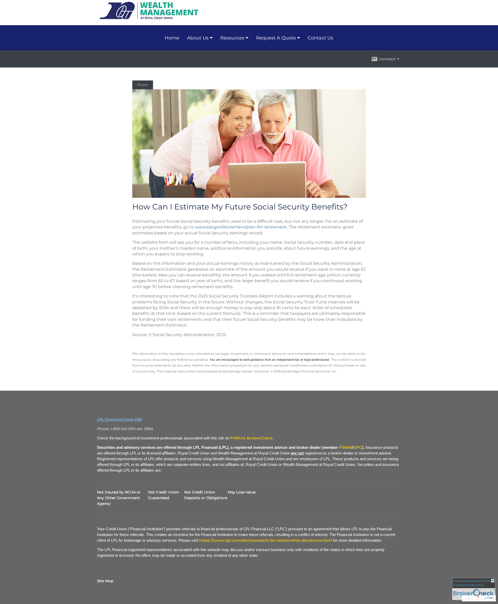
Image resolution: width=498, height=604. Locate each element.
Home (172, 38)
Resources (232, 38)
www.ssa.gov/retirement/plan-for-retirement (241, 227)
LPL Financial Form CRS (119, 419)
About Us (198, 38)
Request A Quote (276, 38)
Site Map (105, 581)
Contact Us (320, 38)
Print (142, 85)
